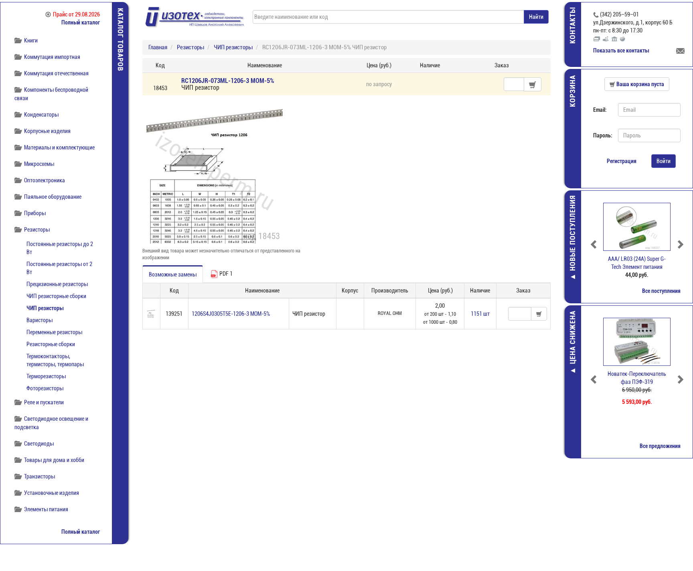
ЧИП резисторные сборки (56, 296)
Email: (600, 110)
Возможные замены (173, 274)
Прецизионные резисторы (57, 284)
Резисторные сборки (50, 344)
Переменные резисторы (54, 332)
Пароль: (602, 135)
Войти (664, 161)
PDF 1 (225, 273)
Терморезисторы (46, 376)
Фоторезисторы (44, 388)
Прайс (76, 14)
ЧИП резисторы (44, 308)
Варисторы (39, 320)
